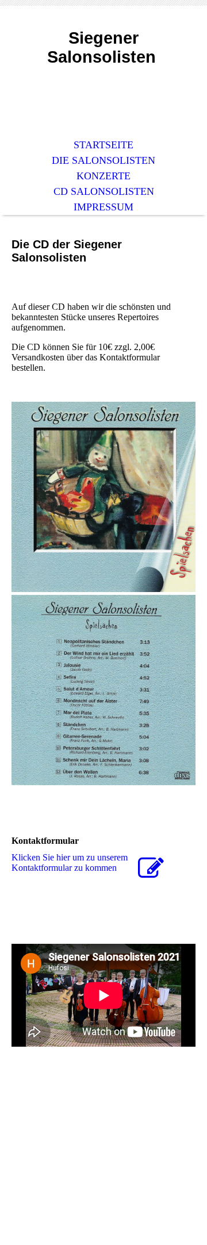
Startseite (103, 145)
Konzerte (103, 176)
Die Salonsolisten (103, 160)
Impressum (103, 207)
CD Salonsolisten (103, 191)
